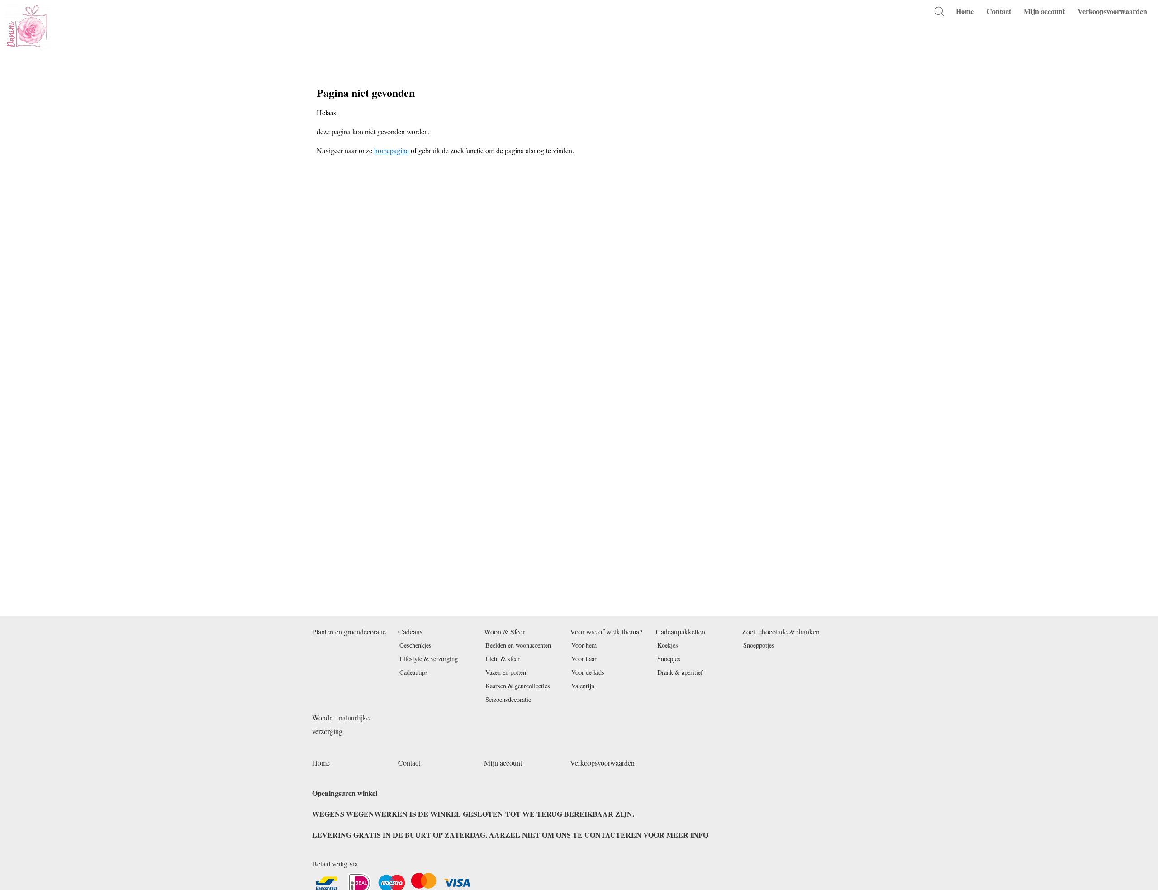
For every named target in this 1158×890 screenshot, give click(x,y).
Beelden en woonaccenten (518, 645)
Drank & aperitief (680, 672)
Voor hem (584, 645)
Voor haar (584, 658)
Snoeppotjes (758, 645)
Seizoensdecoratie (508, 699)
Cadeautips (413, 672)
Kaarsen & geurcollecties (517, 686)
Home (965, 11)
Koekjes (667, 645)
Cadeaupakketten (680, 631)
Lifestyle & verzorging (428, 658)
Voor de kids (587, 672)
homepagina (391, 150)
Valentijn (582, 686)
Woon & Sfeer (504, 631)
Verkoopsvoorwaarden (1112, 11)
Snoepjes (668, 658)
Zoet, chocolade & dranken (781, 631)
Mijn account (1044, 11)
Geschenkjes (415, 645)
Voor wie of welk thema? (606, 631)
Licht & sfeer (502, 658)
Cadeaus (410, 631)
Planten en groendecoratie (349, 631)
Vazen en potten (505, 672)
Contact (999, 11)
